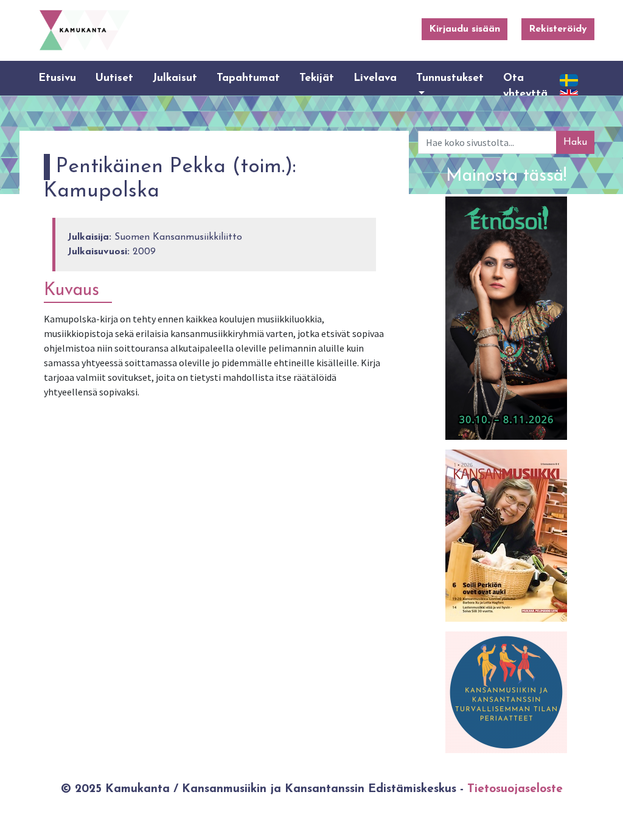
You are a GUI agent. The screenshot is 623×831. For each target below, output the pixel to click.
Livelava (375, 78)
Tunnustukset (450, 78)
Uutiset (114, 78)
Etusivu (57, 78)
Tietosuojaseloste (515, 789)
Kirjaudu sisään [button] (464, 29)
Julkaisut (175, 78)
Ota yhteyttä (525, 86)
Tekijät (316, 78)
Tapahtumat (248, 78)
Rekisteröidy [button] (558, 29)
